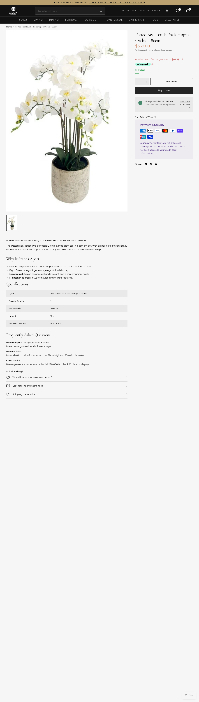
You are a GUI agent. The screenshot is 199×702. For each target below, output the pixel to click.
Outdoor (92, 19)
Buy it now (164, 90)
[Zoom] (121, 36)
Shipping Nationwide (23, 394)
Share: (138, 164)
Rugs (154, 19)
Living (38, 19)
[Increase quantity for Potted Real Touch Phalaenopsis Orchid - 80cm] (146, 82)
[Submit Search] (100, 10)
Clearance (172, 19)
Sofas (23, 19)
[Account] (166, 10)
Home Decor (114, 19)
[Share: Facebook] (146, 164)
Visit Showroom (150, 10)
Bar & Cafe (137, 19)
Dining (54, 19)
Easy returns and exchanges (27, 385)
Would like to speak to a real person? (32, 377)
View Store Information (185, 104)
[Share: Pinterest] (151, 164)
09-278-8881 (129, 10)
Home (9, 27)
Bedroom (72, 19)
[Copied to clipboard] (156, 164)
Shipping (149, 50)
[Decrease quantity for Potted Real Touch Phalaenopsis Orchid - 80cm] (137, 82)
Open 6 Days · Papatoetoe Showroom (116, 2)
